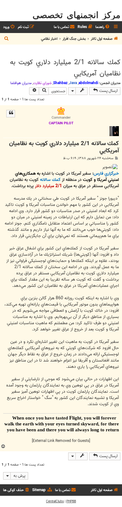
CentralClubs (55, 501)
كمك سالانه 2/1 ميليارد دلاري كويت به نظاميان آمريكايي (65, 68)
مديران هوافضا (21, 83)
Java (73, 83)
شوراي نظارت (42, 83)
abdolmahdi (88, 83)
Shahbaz (60, 83)
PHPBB (71, 501)
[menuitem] (102, 27)
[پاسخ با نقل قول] (10, 113)
